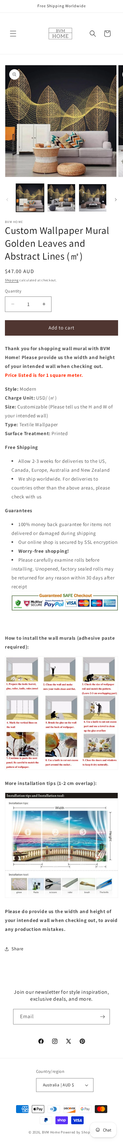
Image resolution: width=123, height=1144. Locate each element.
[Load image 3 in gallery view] (93, 198)
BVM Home (51, 1132)
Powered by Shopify (77, 1132)
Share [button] (17, 949)
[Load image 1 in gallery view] (30, 198)
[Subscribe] (102, 1016)
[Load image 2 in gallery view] (61, 198)
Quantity (13, 291)
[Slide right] (116, 199)
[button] (13, 33)
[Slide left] (7, 199)
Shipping (12, 280)
